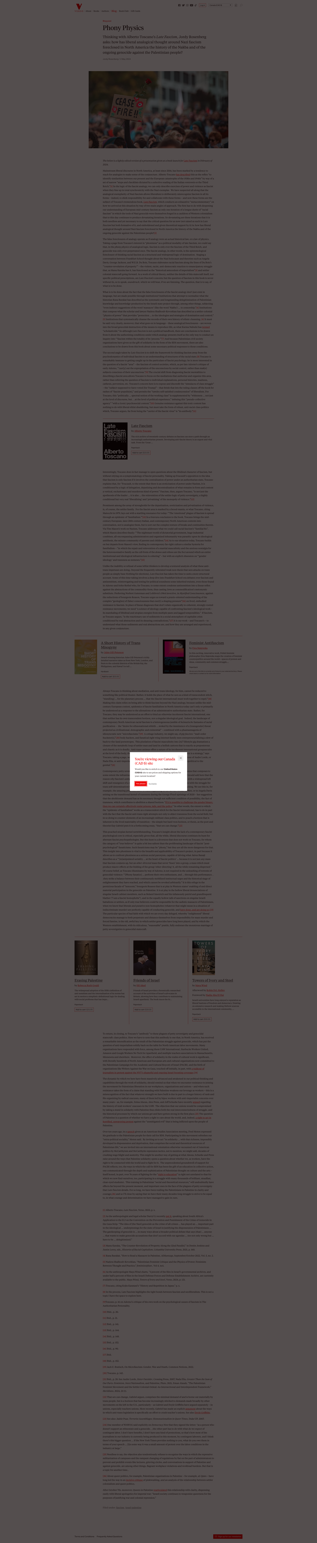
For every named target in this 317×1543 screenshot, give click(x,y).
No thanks (153, 784)
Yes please (141, 783)
